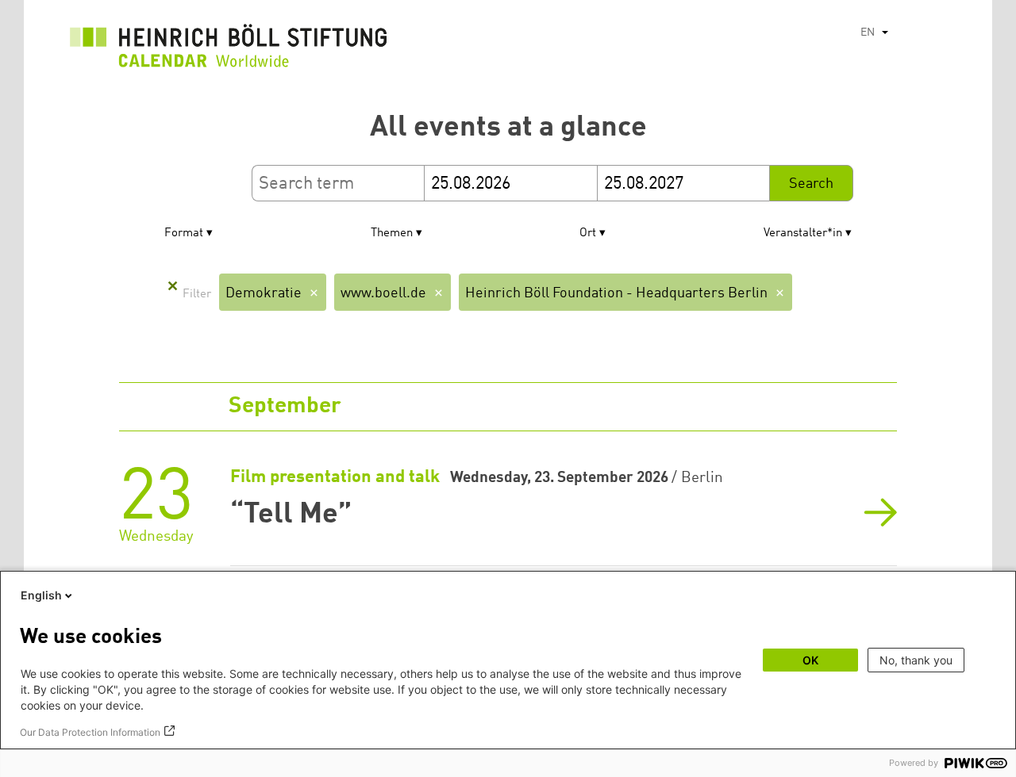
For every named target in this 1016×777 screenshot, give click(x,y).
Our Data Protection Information (90, 732)
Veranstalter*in (803, 233)
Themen (392, 233)
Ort (587, 233)
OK (810, 660)
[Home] (228, 50)
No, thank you (915, 660)
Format (183, 233)
